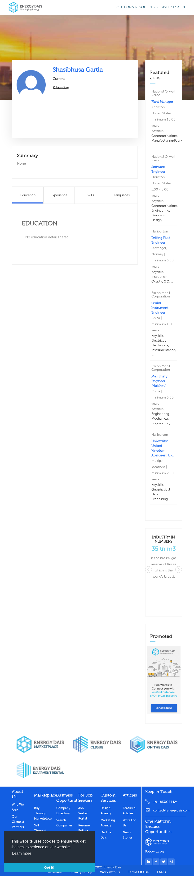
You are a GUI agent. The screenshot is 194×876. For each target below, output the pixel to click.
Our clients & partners (18, 822)
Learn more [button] (21, 853)
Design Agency (106, 810)
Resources (145, 7)
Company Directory (63, 810)
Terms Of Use (138, 872)
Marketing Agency (108, 822)
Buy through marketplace (41, 813)
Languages (122, 195)
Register (164, 7)
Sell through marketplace (41, 831)
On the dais (106, 834)
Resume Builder (84, 828)
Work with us (110, 872)
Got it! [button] (49, 867)
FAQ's (161, 872)
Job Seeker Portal (83, 813)
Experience (59, 195)
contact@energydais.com (169, 810)
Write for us (129, 822)
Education (27, 195)
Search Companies (63, 822)
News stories (127, 834)
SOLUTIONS (124, 7)
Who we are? (18, 807)
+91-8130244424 (165, 802)
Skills (90, 195)
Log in (179, 7)
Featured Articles (129, 810)
